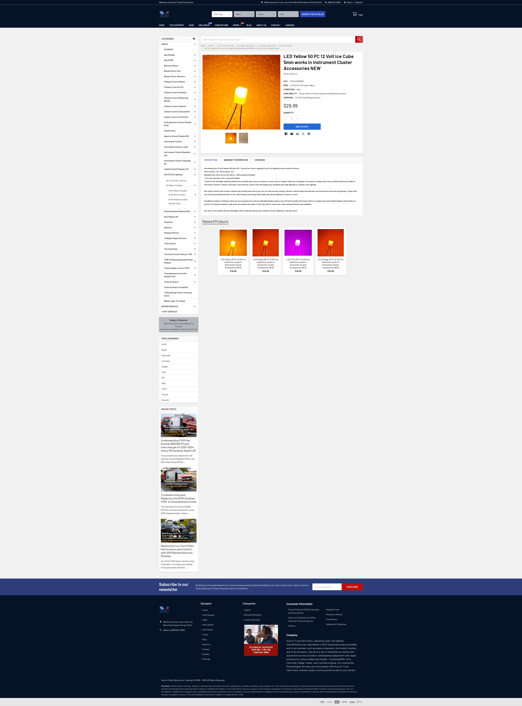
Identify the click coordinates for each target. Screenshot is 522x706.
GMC (164, 383)
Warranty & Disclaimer (336, 624)
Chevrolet (166, 355)
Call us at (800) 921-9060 (174, 630)
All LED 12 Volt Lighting (176, 180)
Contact (275, 25)
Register (359, 2)
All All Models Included (177, 199)
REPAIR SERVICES (170, 306)
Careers (289, 25)
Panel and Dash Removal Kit (177, 211)
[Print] (297, 133)
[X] (303, 133)
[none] (241, 92)
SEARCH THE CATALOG (313, 14)
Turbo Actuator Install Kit (176, 287)
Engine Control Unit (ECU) (176, 117)
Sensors (168, 227)
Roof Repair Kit (171, 216)
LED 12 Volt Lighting (173, 174)
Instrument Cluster (173, 141)
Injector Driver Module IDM (176, 136)
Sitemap (206, 659)
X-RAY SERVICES (169, 311)
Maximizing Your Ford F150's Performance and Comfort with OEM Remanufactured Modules (177, 551)
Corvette (166, 361)
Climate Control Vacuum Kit (177, 111)
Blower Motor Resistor (174, 76)
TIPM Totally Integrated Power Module (178, 261)
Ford (164, 372)
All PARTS (168, 49)
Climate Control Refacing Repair (176, 99)
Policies (291, 625)
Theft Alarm (170, 243)
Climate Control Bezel (174, 81)
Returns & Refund (334, 614)
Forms (236, 25)
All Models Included (176, 194)
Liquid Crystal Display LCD (176, 169)
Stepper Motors (171, 233)
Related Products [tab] (215, 221)
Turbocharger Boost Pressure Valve (178, 294)
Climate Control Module (175, 92)
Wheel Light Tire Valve (174, 301)
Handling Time (332, 609)
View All (165, 400)
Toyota (165, 394)
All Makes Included (174, 185)
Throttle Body (170, 249)
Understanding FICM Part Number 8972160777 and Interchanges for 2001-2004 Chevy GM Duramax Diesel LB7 (178, 445)
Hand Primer (170, 130)
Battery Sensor (171, 65)
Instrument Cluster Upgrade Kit (177, 162)
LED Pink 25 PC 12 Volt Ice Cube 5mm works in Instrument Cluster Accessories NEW (298, 263)
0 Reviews (260, 160)
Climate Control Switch (175, 106)
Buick (164, 350)
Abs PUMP (168, 60)
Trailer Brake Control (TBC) (177, 268)
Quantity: (289, 112)
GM (163, 377)
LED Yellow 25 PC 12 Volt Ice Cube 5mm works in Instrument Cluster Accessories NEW (233, 263)
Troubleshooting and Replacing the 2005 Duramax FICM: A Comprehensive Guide (178, 498)
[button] (261, 640)
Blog (249, 25)
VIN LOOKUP (204, 25)
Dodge (164, 366)
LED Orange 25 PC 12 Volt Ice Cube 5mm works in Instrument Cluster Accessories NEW (330, 263)
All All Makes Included (177, 190)
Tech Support (176, 25)
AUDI (164, 344)
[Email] (291, 133)
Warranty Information (236, 160)
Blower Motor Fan (172, 71)
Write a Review (290, 73)
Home (161, 25)
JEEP (164, 389)
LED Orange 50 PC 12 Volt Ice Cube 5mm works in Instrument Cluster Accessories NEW (265, 263)
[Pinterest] (308, 133)
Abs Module (169, 55)
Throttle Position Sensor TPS (178, 254)
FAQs (191, 25)
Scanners (168, 222)
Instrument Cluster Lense (176, 147)
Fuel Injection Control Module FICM (178, 124)
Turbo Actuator (171, 282)
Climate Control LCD (173, 87)
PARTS (165, 44)
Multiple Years (174, 203)
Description (210, 160)
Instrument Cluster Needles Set (177, 154)
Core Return (221, 25)
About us (261, 25)
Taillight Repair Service (175, 238)
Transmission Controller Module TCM (175, 275)
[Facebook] (286, 133)
